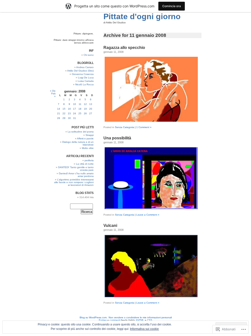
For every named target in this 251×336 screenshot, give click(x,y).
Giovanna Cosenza (83, 74)
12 (85, 104)
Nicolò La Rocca (84, 84)
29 (64, 118)
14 (58, 108)
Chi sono (89, 55)
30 (69, 118)
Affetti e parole (85, 138)
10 (74, 104)
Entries (103, 320)
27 (90, 113)
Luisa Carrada (86, 81)
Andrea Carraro (85, 67)
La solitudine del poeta (81, 131)
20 (90, 108)
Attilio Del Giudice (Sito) (80, 70)
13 (90, 104)
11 (80, 104)
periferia (89, 160)
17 (74, 108)
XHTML (140, 320)
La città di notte (85, 163)
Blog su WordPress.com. (93, 317)
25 (79, 113)
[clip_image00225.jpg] (151, 208)
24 (74, 113)
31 (74, 118)
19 (85, 108)
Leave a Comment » (147, 214)
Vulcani (110, 225)
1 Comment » (143, 127)
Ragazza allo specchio (124, 47)
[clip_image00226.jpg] (151, 120)
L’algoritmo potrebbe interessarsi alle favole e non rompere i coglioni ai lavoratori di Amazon (74, 182)
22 (64, 113)
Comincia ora (171, 6)
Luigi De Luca (86, 77)
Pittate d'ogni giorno (142, 16)
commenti (115, 320)
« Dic (53, 90)
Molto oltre (88, 148)
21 (58, 113)
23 (69, 113)
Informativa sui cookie (144, 329)
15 (64, 108)
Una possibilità (117, 138)
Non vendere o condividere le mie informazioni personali (140, 317)
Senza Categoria (124, 127)
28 (58, 118)
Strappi (90, 135)
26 (85, 113)
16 (69, 108)
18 (79, 108)
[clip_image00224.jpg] (151, 296)
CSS (149, 320)
